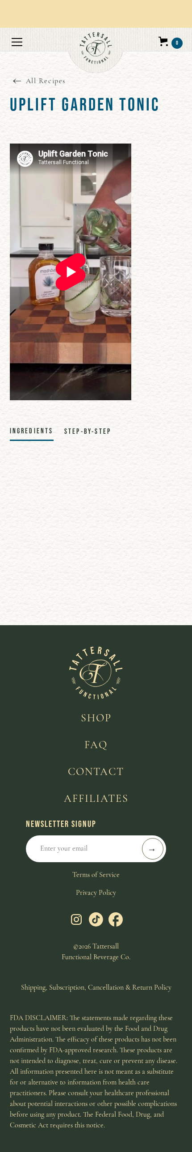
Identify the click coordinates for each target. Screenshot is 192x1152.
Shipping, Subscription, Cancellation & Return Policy (96, 987)
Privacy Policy (96, 892)
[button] (39, 51)
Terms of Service (96, 874)
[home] (96, 50)
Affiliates (96, 798)
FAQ (96, 744)
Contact (96, 771)
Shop (96, 718)
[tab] (32, 431)
